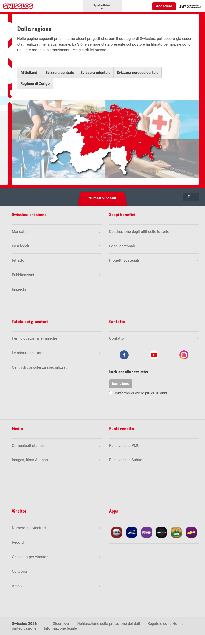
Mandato (19, 231)
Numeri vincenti (102, 198)
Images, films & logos (30, 460)
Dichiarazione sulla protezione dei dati (108, 623)
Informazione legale (60, 628)
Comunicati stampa (28, 445)
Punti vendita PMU (124, 445)
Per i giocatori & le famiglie (34, 338)
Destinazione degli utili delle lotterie (139, 231)
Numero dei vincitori (29, 528)
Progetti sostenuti (124, 260)
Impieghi (19, 289)
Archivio (19, 586)
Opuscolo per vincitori (30, 557)
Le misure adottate (28, 353)
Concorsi (19, 571)
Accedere (164, 6)
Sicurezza (61, 623)
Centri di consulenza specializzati (40, 367)
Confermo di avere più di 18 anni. (141, 393)
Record (18, 542)
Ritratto (18, 260)
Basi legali (20, 246)
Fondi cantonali (122, 246)
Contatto (116, 338)
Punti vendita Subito (125, 460)
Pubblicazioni (23, 275)
